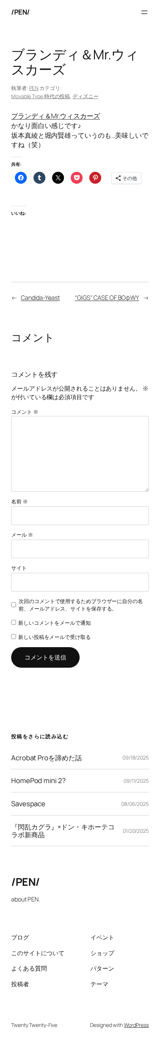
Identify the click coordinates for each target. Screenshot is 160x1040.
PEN (33, 87)
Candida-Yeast (40, 298)
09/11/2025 (136, 780)
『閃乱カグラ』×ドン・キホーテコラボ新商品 (62, 830)
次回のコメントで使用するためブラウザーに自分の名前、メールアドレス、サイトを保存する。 (81, 604)
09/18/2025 (135, 757)
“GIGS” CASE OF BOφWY (107, 298)
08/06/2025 (135, 803)
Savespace (28, 804)
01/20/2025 (136, 830)
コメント (24, 411)
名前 (19, 501)
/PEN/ (20, 12)
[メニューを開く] (144, 12)
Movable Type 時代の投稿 (40, 96)
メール (22, 534)
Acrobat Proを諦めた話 (46, 758)
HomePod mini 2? (38, 781)
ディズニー (86, 96)
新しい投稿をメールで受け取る (54, 636)
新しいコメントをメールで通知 (54, 622)
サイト (19, 567)
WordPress (136, 1024)
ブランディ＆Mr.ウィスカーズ (55, 116)
